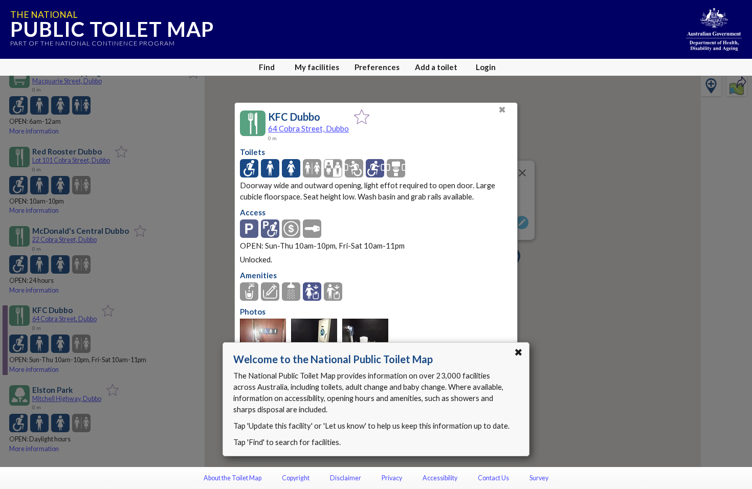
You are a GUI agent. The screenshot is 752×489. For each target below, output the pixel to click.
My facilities (317, 67)
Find (267, 67)
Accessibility (440, 478)
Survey (538, 478)
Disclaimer (345, 478)
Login (486, 67)
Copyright (295, 478)
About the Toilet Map (232, 478)
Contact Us (493, 478)
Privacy (392, 478)
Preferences (377, 67)
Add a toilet (436, 67)
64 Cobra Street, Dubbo (308, 128)
